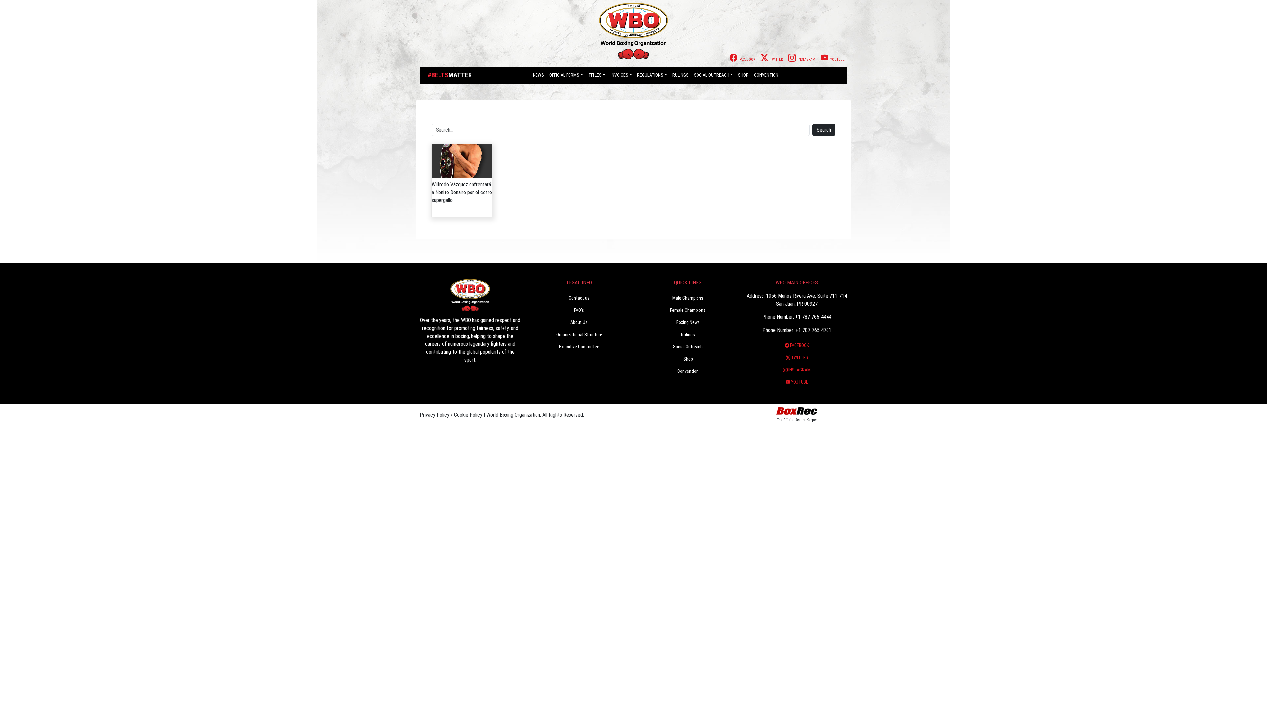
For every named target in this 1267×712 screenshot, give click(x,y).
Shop (743, 75)
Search (824, 130)
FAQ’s (579, 310)
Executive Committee (579, 346)
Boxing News (688, 322)
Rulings (680, 75)
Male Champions (687, 298)
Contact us (579, 298)
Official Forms (564, 75)
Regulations (650, 75)
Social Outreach (711, 75)
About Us (579, 322)
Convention (687, 371)
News (538, 75)
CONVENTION (766, 75)
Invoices (619, 75)
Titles (594, 75)
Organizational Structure (579, 334)
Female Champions (688, 310)
